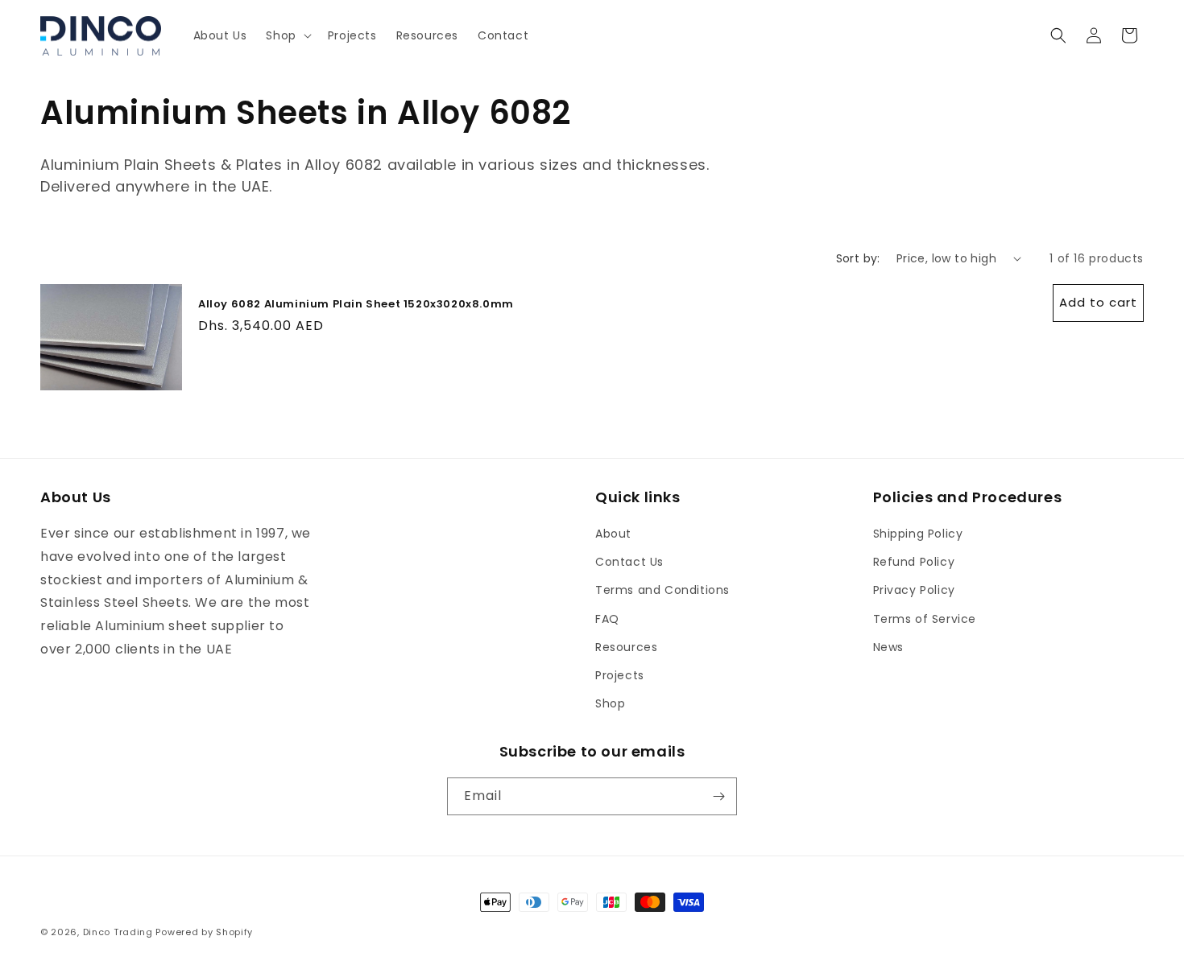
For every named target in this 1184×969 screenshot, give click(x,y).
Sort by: (858, 258)
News (888, 647)
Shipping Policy (918, 534)
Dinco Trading (118, 932)
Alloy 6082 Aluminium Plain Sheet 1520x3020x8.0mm (356, 304)
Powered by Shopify (204, 932)
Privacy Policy (914, 590)
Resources (626, 647)
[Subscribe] (718, 796)
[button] (286, 35)
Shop (610, 703)
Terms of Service (925, 619)
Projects (619, 675)
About (613, 534)
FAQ (607, 619)
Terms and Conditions (662, 590)
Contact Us (629, 562)
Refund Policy (914, 562)
